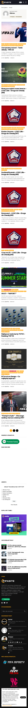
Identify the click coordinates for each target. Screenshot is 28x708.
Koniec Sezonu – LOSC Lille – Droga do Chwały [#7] (12, 133)
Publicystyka (5, 45)
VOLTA (4, 496)
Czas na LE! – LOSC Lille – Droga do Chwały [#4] (13, 254)
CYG (9, 628)
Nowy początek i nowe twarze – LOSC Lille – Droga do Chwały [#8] (13, 91)
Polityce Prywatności (7, 705)
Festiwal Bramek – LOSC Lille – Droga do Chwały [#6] (13, 173)
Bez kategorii (5, 209)
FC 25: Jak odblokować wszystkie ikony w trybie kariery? (17, 567)
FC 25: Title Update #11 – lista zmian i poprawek (16, 553)
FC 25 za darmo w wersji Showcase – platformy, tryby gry (17, 545)
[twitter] (7, 602)
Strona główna (4, 7)
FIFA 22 (6, 43)
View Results (14, 504)
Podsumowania (13, 43)
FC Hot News (7, 289)
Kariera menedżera (7, 493)
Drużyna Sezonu (5, 328)
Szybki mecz (6, 494)
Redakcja (12, 45)
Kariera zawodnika (7, 491)
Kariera (14, 127)
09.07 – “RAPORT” (9, 294)
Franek (10, 645)
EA (2, 84)
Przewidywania (21, 43)
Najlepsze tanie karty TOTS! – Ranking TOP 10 (13, 335)
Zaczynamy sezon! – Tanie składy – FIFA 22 (12, 49)
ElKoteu (12, 13)
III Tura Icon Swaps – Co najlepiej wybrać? (10, 378)
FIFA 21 (5, 84)
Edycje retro (5, 413)
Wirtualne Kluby (6, 498)
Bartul (10, 619)
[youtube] (4, 602)
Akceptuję (23, 697)
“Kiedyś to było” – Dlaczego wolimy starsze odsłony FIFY (12, 417)
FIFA (3, 43)
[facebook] (2, 602)
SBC (25, 291)
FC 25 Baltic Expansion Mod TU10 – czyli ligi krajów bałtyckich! (17, 560)
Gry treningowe (6, 499)
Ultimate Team (19, 45)
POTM (20, 209)
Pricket (10, 637)
